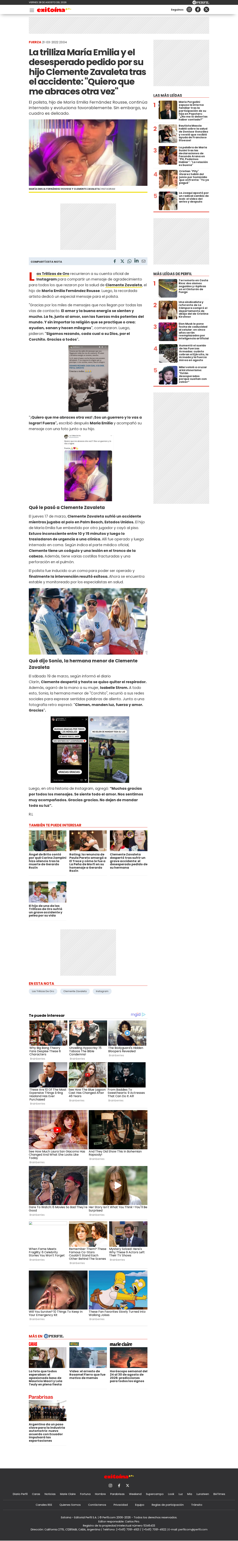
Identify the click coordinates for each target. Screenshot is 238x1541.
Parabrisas (117, 1494)
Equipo (139, 1505)
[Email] (143, 262)
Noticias (50, 1494)
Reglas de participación (168, 1505)
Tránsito (196, 1505)
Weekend (135, 1494)
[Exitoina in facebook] (198, 9)
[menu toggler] (31, 9)
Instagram (102, 991)
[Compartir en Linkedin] (136, 261)
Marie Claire (68, 1494)
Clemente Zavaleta (75, 991)
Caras (36, 1494)
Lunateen (203, 1494)
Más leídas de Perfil (172, 273)
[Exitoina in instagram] (189, 9)
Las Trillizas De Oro (43, 991)
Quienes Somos (70, 1505)
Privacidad (121, 1505)
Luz (181, 1494)
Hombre (100, 1494)
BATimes (219, 1494)
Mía (189, 1494)
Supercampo (155, 1494)
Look (171, 1494)
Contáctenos (97, 1505)
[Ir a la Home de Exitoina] (54, 10)
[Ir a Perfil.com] (200, 3)
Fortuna (85, 1494)
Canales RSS (44, 1505)
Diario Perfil (20, 1494)
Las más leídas (167, 95)
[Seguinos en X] (206, 9)
